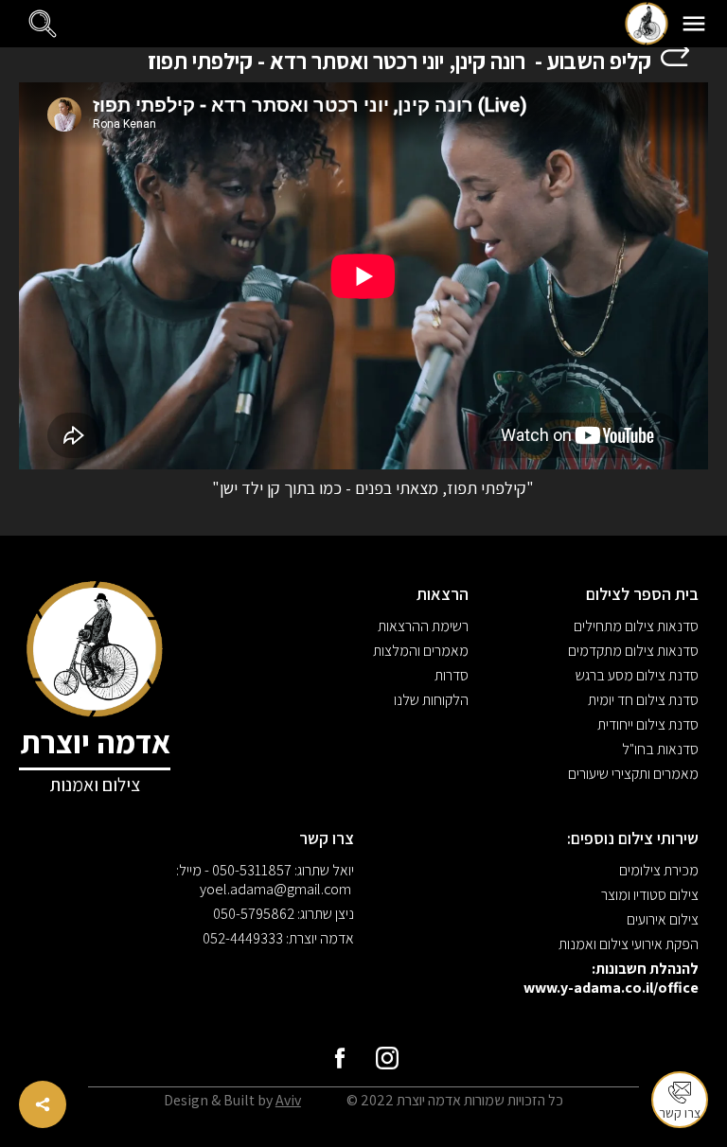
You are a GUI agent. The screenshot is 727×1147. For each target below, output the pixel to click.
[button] (694, 23)
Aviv (288, 1100)
